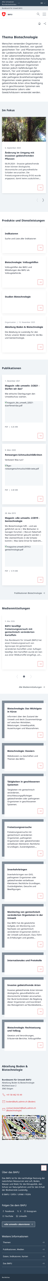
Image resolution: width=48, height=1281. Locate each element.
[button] (24, 676)
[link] (24, 721)
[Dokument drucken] (39, 23)
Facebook (9, 1211)
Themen (7, 1242)
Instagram (31, 1211)
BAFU (10, 14)
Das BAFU (7, 1263)
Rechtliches (6, 1277)
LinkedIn (23, 1216)
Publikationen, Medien (13, 1249)
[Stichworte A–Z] (39, 3)
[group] (24, 155)
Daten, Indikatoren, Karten (15, 1256)
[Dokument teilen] (45, 23)
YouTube (9, 1216)
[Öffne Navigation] (44, 14)
